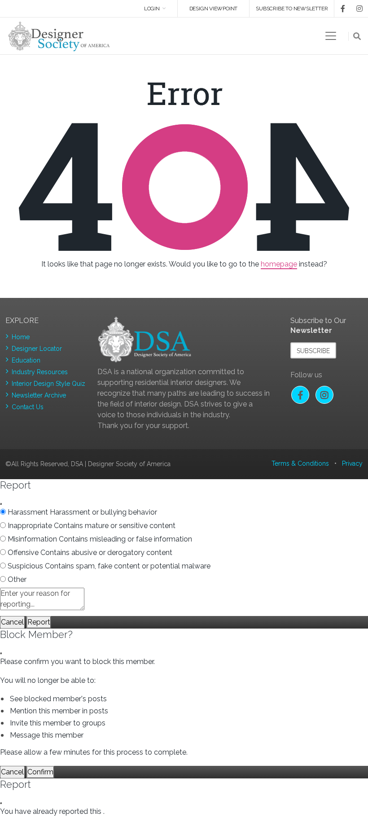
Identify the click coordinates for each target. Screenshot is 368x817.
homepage (279, 264)
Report (38, 622)
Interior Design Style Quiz (48, 383)
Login (152, 8)
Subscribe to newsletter (292, 8)
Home (21, 337)
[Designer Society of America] (59, 35)
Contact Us (28, 407)
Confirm (40, 772)
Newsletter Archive (39, 395)
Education (26, 360)
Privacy (352, 463)
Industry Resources (40, 372)
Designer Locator (37, 348)
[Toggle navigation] (331, 35)
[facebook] (339, 8)
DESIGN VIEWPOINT (213, 8)
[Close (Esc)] (1, 504)
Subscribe (313, 350)
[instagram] (354, 8)
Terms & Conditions (300, 463)
